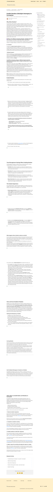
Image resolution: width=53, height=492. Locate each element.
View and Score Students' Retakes (40, 27)
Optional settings (20, 9)
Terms (26, 488)
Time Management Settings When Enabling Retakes (41, 21)
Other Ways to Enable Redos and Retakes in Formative (41, 36)
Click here (19, 415)
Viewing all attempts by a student (41, 30)
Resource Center (9, 480)
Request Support (33, 1)
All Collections (9, 9)
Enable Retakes (39, 19)
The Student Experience (40, 23)
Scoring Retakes (40, 31)
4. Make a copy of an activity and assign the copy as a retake (41, 45)
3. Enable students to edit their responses (41, 43)
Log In (41, 1)
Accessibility (31, 488)
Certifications (15, 480)
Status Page (22, 480)
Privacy (29, 488)
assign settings (20, 143)
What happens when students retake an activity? (41, 25)
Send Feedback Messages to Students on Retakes (41, 33)
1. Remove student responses (40, 38)
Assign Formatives (14, 9)
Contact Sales (29, 480)
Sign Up (38, 1)
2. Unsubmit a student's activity (41, 40)
